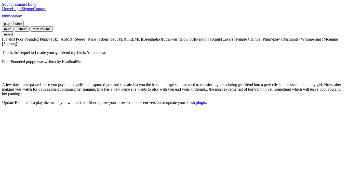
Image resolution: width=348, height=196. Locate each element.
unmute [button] (22, 29)
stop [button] (18, 24)
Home (7, 9)
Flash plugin (196, 102)
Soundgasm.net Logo (19, 4)
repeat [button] (8, 34)
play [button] (7, 24)
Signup (27, 9)
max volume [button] (42, 29)
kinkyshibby (12, 16)
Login (17, 9)
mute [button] (7, 29)
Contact (39, 9)
